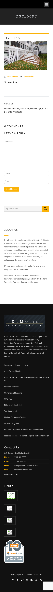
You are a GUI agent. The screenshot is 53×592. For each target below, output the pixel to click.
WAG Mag (8, 399)
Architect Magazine (11, 423)
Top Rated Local (10, 411)
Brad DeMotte (12, 77)
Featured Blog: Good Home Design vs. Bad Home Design (26, 436)
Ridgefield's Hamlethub (13, 405)
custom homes (35, 346)
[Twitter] (16, 82)
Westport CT (25, 353)
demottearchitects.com (23, 469)
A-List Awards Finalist (12, 371)
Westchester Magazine (13, 393)
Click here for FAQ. (11, 474)
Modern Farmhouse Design (15, 417)
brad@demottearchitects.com (26, 465)
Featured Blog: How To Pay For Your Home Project (24, 429)
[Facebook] (13, 82)
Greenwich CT (36, 353)
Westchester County (22, 343)
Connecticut (9, 343)
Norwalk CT (15, 353)
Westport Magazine (11, 386)
